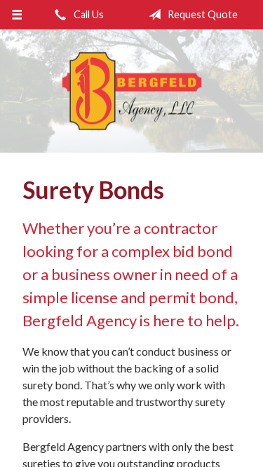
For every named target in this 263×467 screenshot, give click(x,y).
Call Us (88, 14)
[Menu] (17, 14)
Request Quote (202, 14)
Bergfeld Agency (132, 91)
